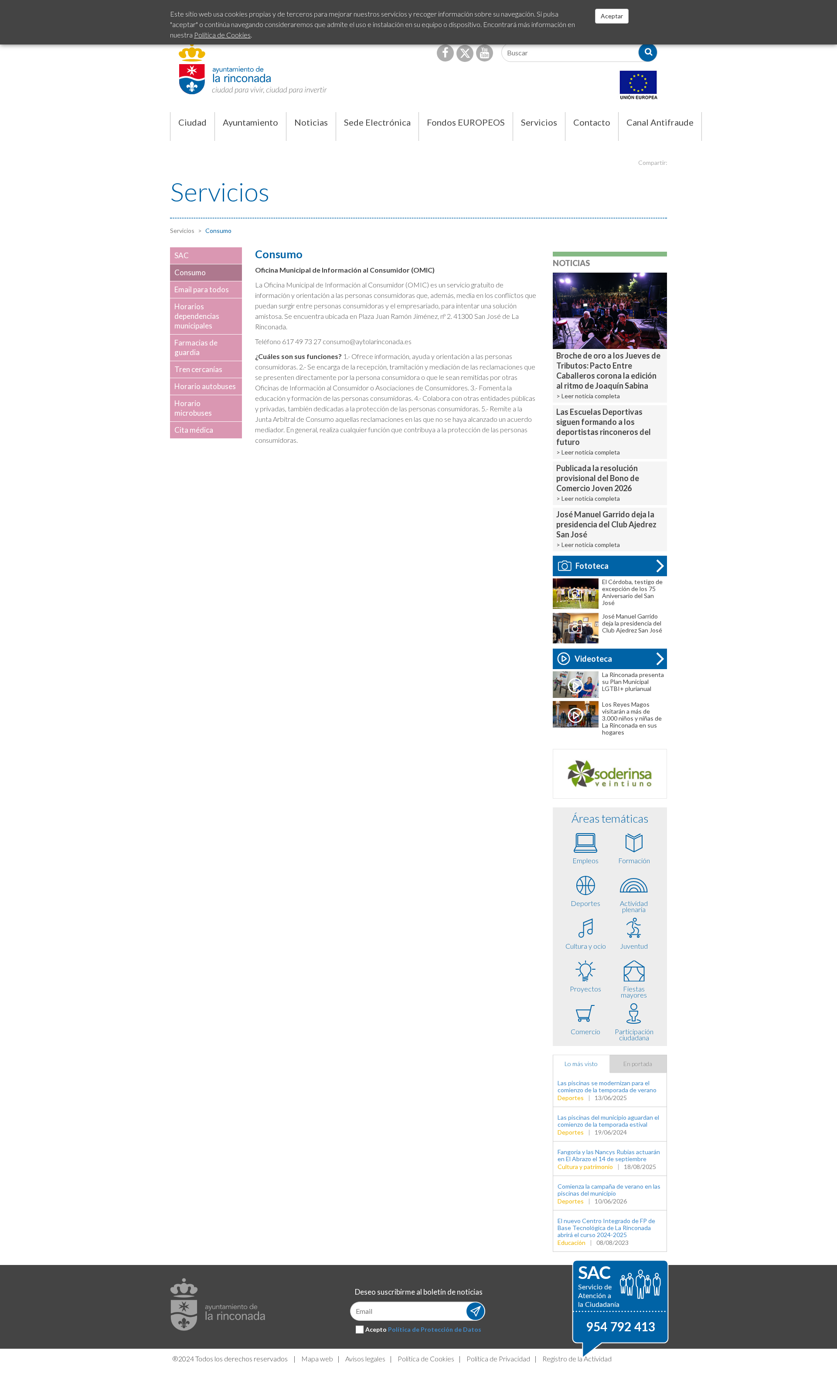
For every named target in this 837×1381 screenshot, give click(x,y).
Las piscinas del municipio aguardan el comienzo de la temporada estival (608, 1121)
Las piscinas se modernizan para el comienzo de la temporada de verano (607, 1086)
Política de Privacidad (498, 1358)
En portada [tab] (637, 1063)
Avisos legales (365, 1358)
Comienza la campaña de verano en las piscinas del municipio (609, 1190)
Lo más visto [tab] (581, 1063)
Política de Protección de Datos (434, 1329)
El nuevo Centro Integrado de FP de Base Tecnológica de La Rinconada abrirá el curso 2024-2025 (606, 1227)
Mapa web (317, 1358)
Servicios (182, 230)
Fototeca (592, 566)
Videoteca (593, 658)
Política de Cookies (426, 1358)
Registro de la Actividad (577, 1358)
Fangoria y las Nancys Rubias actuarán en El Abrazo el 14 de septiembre (609, 1155)
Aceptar (612, 16)
